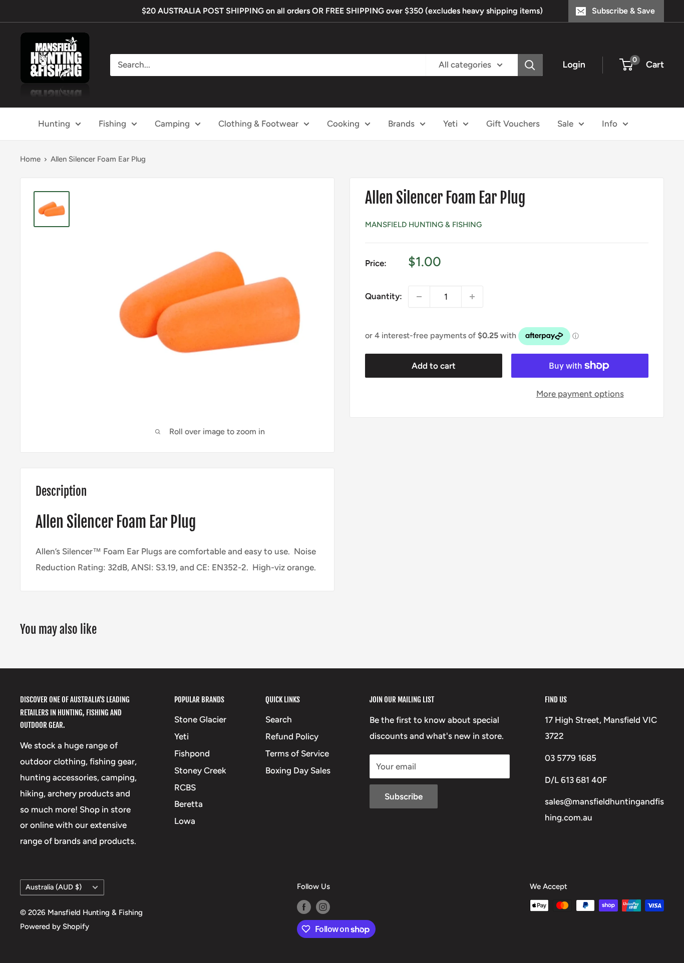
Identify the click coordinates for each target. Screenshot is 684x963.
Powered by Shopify (54, 926)
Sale (565, 123)
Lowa (184, 821)
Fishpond (192, 753)
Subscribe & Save (623, 11)
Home (30, 159)
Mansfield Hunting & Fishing (423, 224)
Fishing (112, 123)
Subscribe (404, 796)
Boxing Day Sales (297, 770)
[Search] (530, 65)
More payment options (580, 394)
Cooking (343, 123)
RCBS (185, 787)
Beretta (188, 804)
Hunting (54, 123)
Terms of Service (297, 753)
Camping (172, 123)
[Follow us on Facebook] (304, 906)
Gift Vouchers (513, 123)
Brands (401, 123)
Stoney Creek (200, 770)
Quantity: (383, 296)
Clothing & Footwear (258, 123)
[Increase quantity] (472, 296)
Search (278, 719)
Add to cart (434, 366)
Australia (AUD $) (54, 886)
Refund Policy (291, 736)
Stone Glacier (200, 719)
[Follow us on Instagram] (323, 906)
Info (609, 123)
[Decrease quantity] (419, 296)
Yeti (450, 123)
